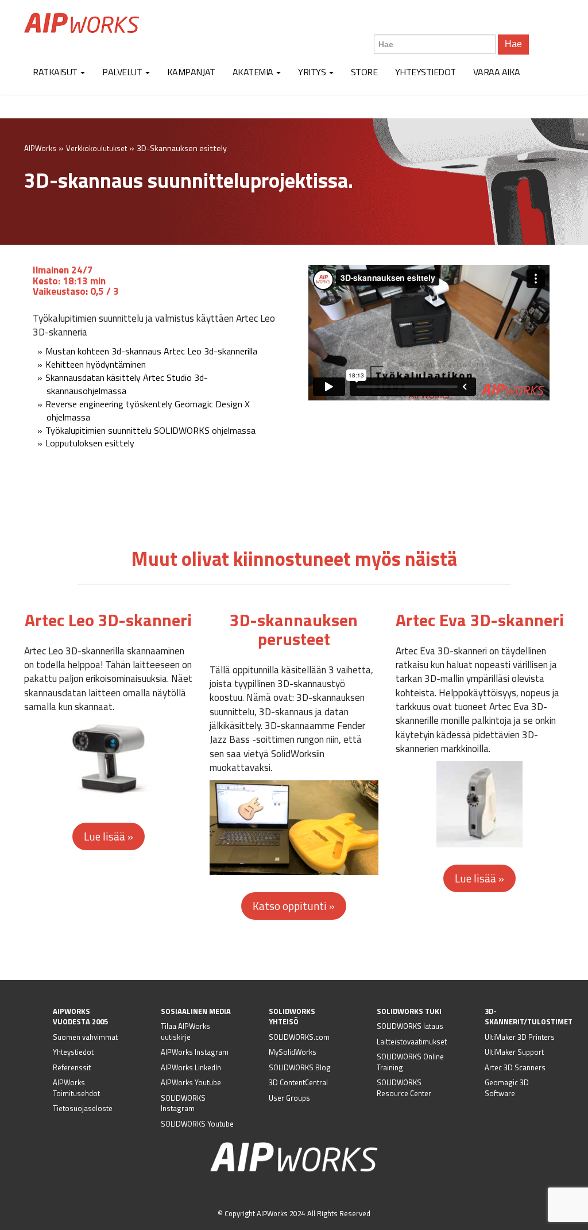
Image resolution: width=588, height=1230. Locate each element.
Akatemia (254, 72)
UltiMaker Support (514, 1052)
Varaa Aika (496, 72)
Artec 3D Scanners (515, 1067)
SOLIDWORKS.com (299, 1037)
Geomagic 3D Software (507, 1088)
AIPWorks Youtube (191, 1082)
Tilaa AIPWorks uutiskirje (185, 1031)
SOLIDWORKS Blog (300, 1067)
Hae (513, 44)
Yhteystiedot (425, 72)
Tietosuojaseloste (83, 1108)
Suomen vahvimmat (85, 1037)
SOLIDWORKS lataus (410, 1026)
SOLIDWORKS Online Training (410, 1062)
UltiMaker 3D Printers (520, 1037)
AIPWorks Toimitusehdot (76, 1088)
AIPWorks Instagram (195, 1052)
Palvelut (123, 72)
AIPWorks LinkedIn (191, 1067)
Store (364, 72)
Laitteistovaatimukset (412, 1041)
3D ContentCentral (298, 1082)
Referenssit (72, 1067)
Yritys (313, 72)
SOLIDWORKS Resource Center (404, 1088)
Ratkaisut (56, 72)
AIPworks (81, 22)
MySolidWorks (292, 1052)
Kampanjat (191, 72)
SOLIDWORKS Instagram (183, 1103)
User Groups (289, 1098)
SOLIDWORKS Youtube (197, 1123)
